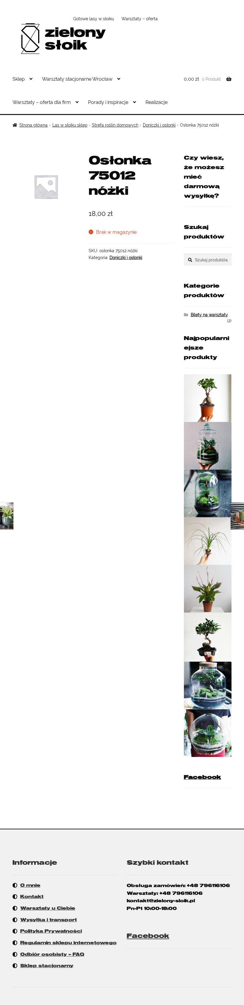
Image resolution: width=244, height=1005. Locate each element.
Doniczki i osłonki (159, 125)
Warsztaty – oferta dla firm (41, 102)
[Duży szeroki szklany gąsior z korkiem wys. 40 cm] (208, 685)
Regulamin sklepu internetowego (68, 942)
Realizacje (157, 102)
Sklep (18, 79)
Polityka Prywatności (51, 931)
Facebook (202, 777)
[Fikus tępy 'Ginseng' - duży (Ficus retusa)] (208, 398)
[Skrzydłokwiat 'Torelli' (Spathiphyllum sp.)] (208, 589)
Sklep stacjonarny (46, 965)
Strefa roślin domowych (115, 125)
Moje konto (83, 31)
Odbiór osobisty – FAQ (52, 954)
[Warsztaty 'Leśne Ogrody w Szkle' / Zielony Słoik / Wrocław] (208, 446)
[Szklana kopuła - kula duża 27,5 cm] (208, 733)
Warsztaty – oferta (139, 18)
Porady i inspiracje (108, 102)
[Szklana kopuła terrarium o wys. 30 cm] (208, 493)
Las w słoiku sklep (69, 125)
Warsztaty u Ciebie (47, 908)
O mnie (30, 885)
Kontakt (31, 896)
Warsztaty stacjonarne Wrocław (77, 79)
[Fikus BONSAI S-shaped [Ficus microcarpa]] (208, 637)
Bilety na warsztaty (209, 314)
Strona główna (33, 125)
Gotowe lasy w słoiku (93, 18)
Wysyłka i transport (48, 919)
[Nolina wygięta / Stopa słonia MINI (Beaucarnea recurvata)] (208, 541)
